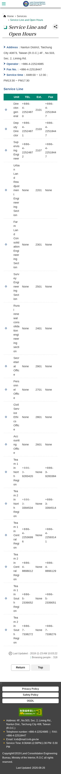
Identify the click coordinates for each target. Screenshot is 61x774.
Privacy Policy (30, 689)
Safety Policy (30, 694)
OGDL (30, 700)
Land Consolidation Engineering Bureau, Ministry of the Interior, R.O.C (34, 4)
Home (10, 16)
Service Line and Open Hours (26, 20)
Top (40, 667)
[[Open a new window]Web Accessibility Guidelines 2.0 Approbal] (30, 712)
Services (22, 16)
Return (20, 667)
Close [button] (4, 4)
